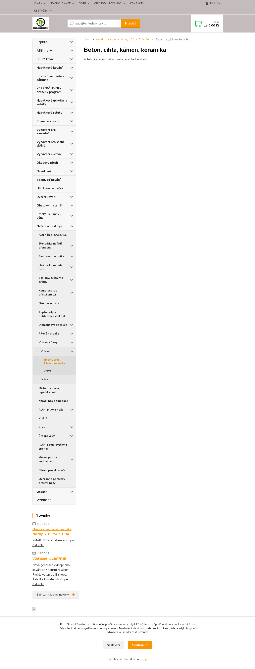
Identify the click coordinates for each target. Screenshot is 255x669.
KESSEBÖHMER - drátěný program (49, 90)
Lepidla (42, 42)
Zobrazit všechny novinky (53, 595)
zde (144, 659)
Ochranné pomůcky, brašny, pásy (52, 481)
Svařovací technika (51, 256)
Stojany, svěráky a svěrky (51, 280)
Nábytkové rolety (49, 113)
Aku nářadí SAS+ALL (53, 235)
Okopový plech (47, 163)
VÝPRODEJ (44, 500)
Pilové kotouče (49, 333)
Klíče (42, 427)
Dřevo (47, 371)
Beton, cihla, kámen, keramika (54, 361)
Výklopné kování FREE (49, 559)
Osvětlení (44, 171)
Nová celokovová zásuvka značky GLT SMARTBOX (52, 531)
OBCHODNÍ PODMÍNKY (108, 3)
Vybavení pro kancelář (46, 131)
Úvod (87, 39)
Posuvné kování (48, 121)
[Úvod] (48, 23)
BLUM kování (46, 59)
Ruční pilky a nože (51, 410)
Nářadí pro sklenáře (52, 470)
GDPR (82, 3)
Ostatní (42, 492)
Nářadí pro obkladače (53, 401)
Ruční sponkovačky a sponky (53, 447)
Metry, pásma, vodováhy (48, 459)
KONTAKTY (137, 3)
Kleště (43, 418)
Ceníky (38, 3)
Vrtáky (45, 351)
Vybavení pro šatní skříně (50, 144)
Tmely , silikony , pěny (49, 216)
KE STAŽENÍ (41, 11)
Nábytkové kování (50, 68)
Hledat (130, 23)
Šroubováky (47, 436)
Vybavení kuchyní (49, 154)
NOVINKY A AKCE (60, 3)
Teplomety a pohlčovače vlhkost (52, 314)
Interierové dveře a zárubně (51, 78)
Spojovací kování (49, 180)
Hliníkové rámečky (50, 188)
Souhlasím (140, 645)
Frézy (44, 379)
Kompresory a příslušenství (48, 292)
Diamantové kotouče (53, 325)
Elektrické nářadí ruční (50, 267)
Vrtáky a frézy (48, 342)
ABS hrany (44, 51)
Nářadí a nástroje (49, 226)
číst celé (38, 545)
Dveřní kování (46, 197)
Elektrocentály (49, 303)
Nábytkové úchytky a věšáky (52, 102)
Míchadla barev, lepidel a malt (49, 390)
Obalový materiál (49, 205)
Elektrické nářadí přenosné (50, 245)
